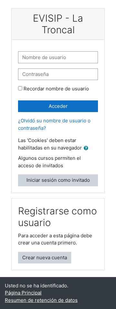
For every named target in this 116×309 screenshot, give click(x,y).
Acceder (58, 106)
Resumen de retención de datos (41, 300)
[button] (87, 148)
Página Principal (23, 293)
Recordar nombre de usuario (56, 89)
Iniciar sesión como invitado (58, 180)
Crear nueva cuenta (44, 257)
